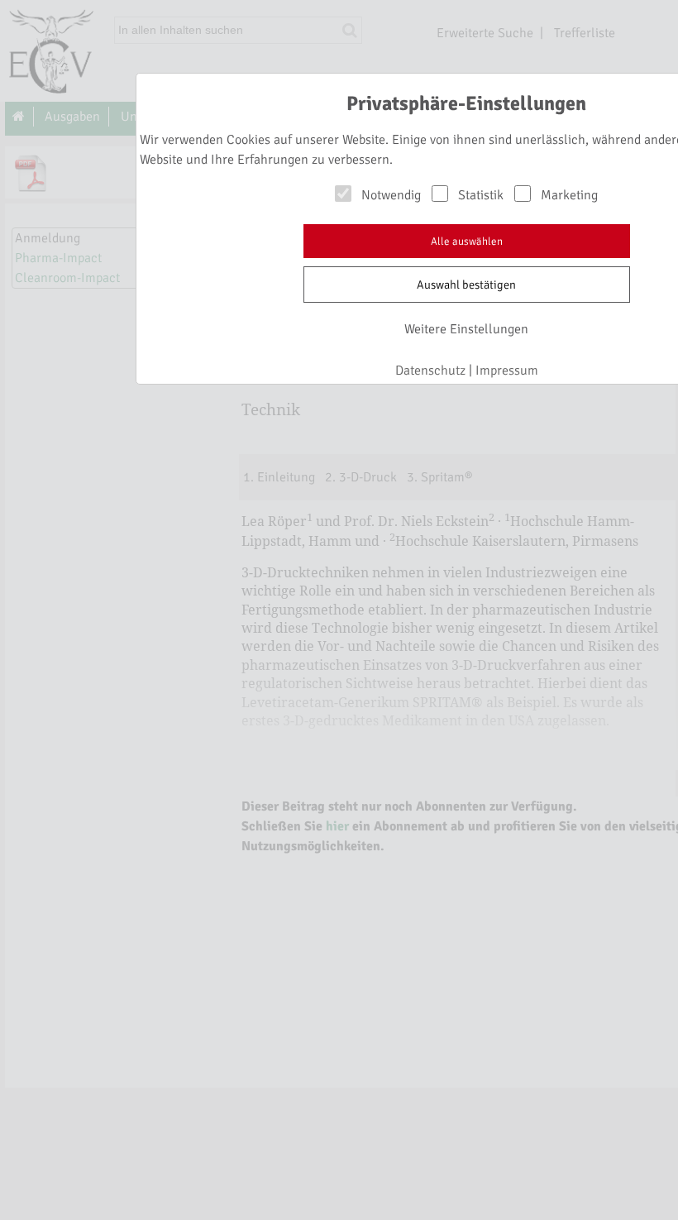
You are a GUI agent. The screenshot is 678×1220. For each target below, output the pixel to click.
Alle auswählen (467, 241)
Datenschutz (430, 370)
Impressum (506, 370)
